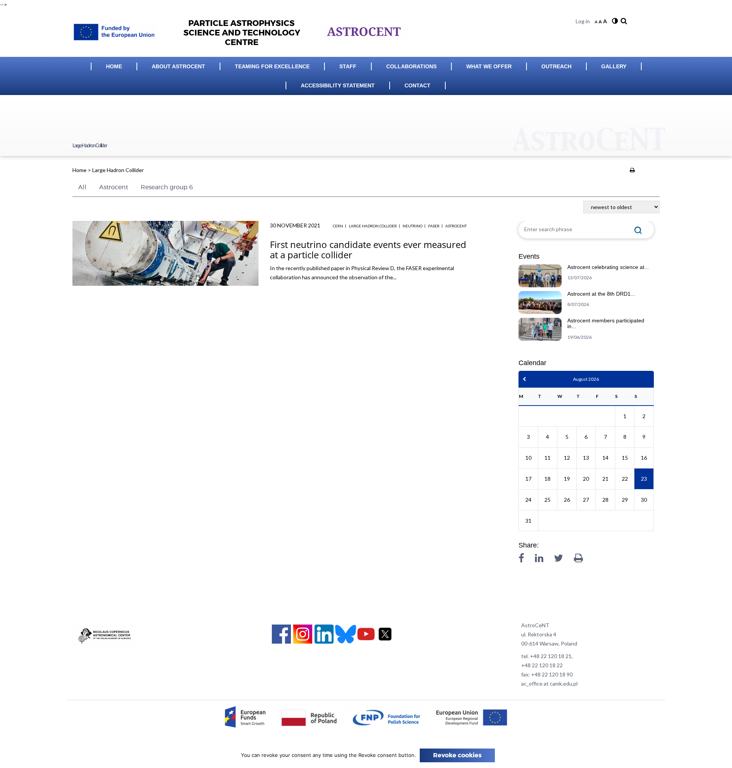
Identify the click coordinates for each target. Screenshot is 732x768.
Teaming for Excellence (272, 66)
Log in (583, 21)
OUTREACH (556, 66)
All (82, 187)
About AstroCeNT (178, 66)
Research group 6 (167, 187)
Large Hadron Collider (373, 226)
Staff (347, 66)
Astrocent (113, 187)
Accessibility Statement (338, 85)
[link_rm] (623, 21)
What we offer (489, 66)
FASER (434, 226)
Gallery (613, 66)
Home (114, 66)
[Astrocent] (118, 30)
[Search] (638, 229)
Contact (417, 85)
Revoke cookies (457, 755)
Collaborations (411, 66)
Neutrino (412, 226)
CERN (338, 226)
